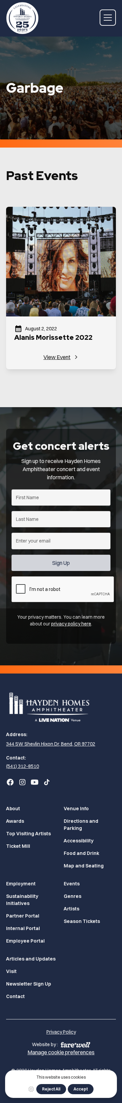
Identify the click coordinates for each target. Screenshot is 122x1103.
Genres (72, 896)
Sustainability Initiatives (22, 899)
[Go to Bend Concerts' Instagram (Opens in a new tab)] (22, 782)
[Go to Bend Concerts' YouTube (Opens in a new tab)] (34, 782)
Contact (15, 996)
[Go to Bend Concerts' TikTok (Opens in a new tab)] (47, 782)
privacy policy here (71, 623)
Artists (71, 909)
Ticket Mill (18, 846)
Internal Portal (23, 928)
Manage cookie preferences (61, 1052)
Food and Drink (81, 853)
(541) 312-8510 (22, 766)
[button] (108, 17)
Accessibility (79, 841)
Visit (11, 971)
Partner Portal (22, 916)
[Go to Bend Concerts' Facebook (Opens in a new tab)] (10, 782)
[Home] (61, 706)
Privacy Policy (61, 1032)
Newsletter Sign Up (28, 984)
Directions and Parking (81, 824)
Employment (21, 884)
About (13, 809)
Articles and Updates (31, 959)
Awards (15, 821)
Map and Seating (84, 866)
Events (72, 884)
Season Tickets (82, 921)
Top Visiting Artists (28, 834)
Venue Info (76, 809)
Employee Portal (25, 941)
